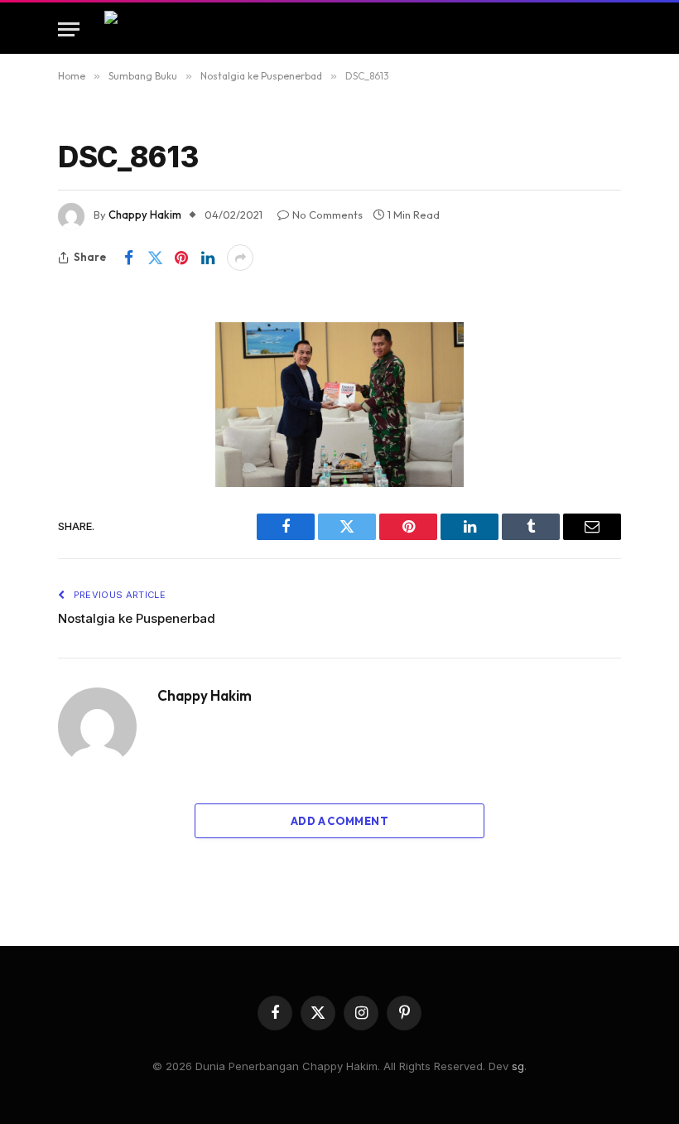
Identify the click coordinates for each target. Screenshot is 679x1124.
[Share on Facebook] (128, 257)
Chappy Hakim (144, 214)
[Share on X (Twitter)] (154, 257)
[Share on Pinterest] (181, 257)
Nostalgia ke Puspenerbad (136, 618)
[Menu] (68, 29)
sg (518, 1066)
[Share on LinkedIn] (207, 257)
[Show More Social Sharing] (240, 257)
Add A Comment (339, 820)
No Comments (327, 214)
